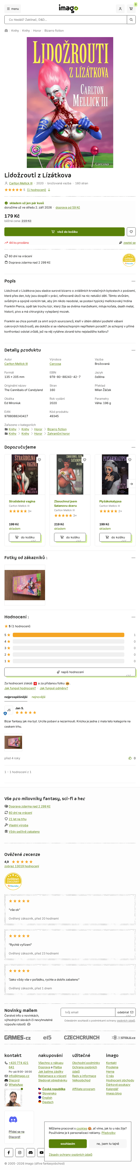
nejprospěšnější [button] (15, 697)
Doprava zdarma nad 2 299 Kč (29, 806)
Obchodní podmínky (86, 1063)
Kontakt (111, 1063)
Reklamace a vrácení (52, 1076)
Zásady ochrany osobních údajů (70, 1154)
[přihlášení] (120, 8)
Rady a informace (84, 1076)
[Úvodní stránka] (6, 30)
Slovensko (49, 1093)
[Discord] (30, 1152)
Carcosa (55, 364)
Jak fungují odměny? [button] (54, 688)
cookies (81, 1128)
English (47, 1097)
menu (15, 9)
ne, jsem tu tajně (108, 1143)
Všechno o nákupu (50, 1063)
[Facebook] (8, 1152)
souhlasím (68, 1143)
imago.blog (114, 1093)
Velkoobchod (81, 1080)
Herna (110, 1071)
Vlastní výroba (18, 825)
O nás (110, 1076)
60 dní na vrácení (20, 812)
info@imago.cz (19, 1076)
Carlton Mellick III (20, 183)
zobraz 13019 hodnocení (21, 866)
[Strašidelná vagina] (25, 500)
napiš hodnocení (72, 672)
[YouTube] (41, 1152)
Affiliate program (83, 1089)
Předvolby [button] (109, 1133)
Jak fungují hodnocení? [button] (20, 688)
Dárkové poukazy (118, 1084)
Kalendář (112, 1089)
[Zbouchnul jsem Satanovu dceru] (70, 500)
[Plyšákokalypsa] (115, 500)
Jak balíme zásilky (50, 1071)
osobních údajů (126, 1020)
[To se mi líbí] (130, 758)
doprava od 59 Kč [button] (68, 207)
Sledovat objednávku (52, 1080)
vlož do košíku (67, 232)
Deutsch (47, 1102)
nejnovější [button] (38, 697)
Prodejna (112, 1067)
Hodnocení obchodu (120, 1080)
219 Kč (26, 221)
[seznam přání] (131, 231)
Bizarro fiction (54, 30)
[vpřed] (131, 483)
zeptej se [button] (129, 242)
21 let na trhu (17, 819)
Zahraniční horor (58, 433)
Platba (57, 1067)
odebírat (123, 1012)
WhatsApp (16, 1084)
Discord (14, 1080)
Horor (37, 30)
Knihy (15, 30)
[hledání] (131, 19)
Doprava (44, 1067)
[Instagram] (19, 1152)
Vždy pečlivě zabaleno (24, 831)
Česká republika (53, 1089)
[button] (70, 281)
